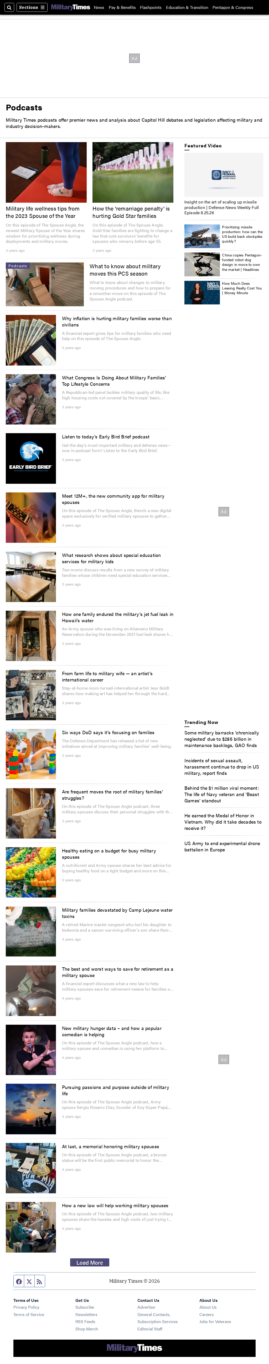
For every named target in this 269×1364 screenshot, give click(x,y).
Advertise (146, 1307)
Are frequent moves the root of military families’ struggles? (112, 794)
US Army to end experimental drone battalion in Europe (222, 846)
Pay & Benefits (122, 7)
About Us (208, 1307)
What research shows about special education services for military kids (111, 558)
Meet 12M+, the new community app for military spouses (113, 498)
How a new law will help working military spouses (115, 1205)
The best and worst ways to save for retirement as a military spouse (118, 971)
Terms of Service (28, 1314)
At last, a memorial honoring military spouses (110, 1146)
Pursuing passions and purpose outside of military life (115, 1090)
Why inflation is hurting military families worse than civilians (117, 321)
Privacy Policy (26, 1307)
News (99, 7)
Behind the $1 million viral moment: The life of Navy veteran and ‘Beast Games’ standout (221, 794)
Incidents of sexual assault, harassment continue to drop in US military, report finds (221, 766)
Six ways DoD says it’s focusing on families (108, 732)
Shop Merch (86, 1329)
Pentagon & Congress (233, 7)
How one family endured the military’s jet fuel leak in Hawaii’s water (117, 617)
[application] (223, 175)
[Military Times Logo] (70, 7)
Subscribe (84, 1307)
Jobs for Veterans (215, 1321)
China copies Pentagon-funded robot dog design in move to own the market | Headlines (242, 262)
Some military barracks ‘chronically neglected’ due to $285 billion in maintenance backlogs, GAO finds (221, 738)
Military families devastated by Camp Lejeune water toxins (117, 912)
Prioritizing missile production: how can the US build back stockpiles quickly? (242, 234)
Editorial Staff (149, 1329)
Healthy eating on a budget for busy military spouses (109, 853)
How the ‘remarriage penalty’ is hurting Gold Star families (131, 211)
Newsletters (86, 1314)
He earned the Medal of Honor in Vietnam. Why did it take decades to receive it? (223, 821)
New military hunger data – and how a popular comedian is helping (112, 1031)
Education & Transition (187, 7)
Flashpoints (151, 7)
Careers (206, 1314)
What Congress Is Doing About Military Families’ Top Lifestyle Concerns (114, 380)
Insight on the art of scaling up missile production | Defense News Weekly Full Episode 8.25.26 (221, 207)
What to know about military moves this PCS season (125, 269)
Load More (89, 1262)
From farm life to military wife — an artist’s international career (107, 676)
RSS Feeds (85, 1321)
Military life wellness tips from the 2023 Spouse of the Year (43, 211)
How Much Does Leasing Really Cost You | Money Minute (242, 288)
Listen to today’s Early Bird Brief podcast (106, 436)
